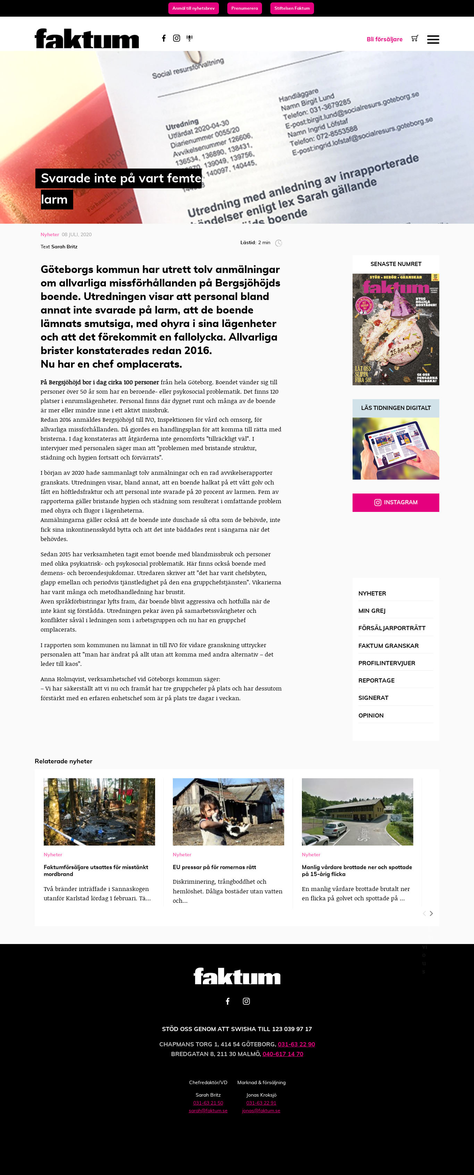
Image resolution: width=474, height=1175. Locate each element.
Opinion (371, 716)
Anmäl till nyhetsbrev (193, 8)
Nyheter (372, 594)
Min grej (372, 611)
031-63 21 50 (208, 1103)
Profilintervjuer (386, 663)
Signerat (373, 698)
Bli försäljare (385, 39)
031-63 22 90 (296, 1044)
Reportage (376, 681)
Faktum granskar (388, 646)
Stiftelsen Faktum (292, 8)
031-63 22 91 (261, 1103)
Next (430, 912)
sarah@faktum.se (208, 1110)
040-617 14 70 (283, 1054)
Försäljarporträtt (392, 628)
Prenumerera (244, 8)
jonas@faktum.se (261, 1110)
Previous (425, 912)
